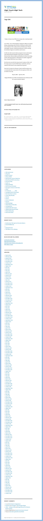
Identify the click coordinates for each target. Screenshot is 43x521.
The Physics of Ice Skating (11, 229)
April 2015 (7, 414)
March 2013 (8, 448)
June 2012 (7, 462)
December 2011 (8, 471)
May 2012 (7, 464)
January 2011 (8, 488)
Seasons (7, 201)
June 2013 (7, 443)
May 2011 (7, 482)
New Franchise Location (10, 193)
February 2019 (8, 348)
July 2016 (7, 391)
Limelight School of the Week (12, 192)
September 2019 (8, 338)
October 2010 (8, 493)
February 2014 (8, 434)
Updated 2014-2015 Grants (11, 207)
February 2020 (8, 331)
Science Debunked (9, 200)
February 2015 (8, 417)
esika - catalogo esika (10, 507)
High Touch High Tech (13, 10)
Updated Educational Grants (11, 209)
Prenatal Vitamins (19, 118)
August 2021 (8, 304)
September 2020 (9, 320)
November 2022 (8, 284)
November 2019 (8, 335)
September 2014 (8, 425)
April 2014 (7, 431)
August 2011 (8, 477)
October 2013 (8, 439)
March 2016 (8, 397)
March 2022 (8, 293)
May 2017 (7, 375)
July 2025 (7, 267)
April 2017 (7, 377)
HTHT (6, 189)
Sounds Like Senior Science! (21, 510)
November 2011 (8, 473)
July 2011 (7, 479)
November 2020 (8, 317)
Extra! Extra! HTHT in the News (12, 180)
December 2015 (8, 402)
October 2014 (8, 423)
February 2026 (8, 256)
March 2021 (8, 310)
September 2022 (9, 287)
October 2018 (8, 354)
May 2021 (7, 307)
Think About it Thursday (11, 204)
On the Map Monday (10, 195)
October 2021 (8, 301)
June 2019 (7, 343)
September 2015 (8, 406)
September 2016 (8, 388)
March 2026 (8, 255)
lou (6, 504)
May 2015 (7, 412)
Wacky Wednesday (9, 210)
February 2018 (8, 365)
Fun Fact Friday (22, 116)
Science (7, 198)
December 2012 (8, 453)
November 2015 (8, 403)
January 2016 (8, 400)
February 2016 (8, 399)
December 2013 (8, 436)
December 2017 (8, 368)
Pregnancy (13, 118)
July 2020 (7, 323)
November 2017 (8, 369)
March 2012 (8, 467)
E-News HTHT (8, 176)
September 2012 (8, 457)
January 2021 (8, 314)
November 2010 (8, 491)
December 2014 (8, 420)
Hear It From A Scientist (10, 186)
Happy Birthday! (28, 116)
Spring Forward (9, 227)
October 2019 (8, 337)
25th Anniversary (9, 172)
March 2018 (8, 363)
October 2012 (8, 456)
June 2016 (7, 392)
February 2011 (8, 487)
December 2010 (8, 490)
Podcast (7, 197)
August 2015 (8, 408)
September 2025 (9, 264)
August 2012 (8, 459)
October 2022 (8, 286)
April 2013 (7, 447)
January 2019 (8, 349)
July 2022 (7, 289)
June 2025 (7, 269)
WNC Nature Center (8, 244)
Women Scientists (29, 118)
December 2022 (8, 283)
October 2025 (8, 263)
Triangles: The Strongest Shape (19, 505)
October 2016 (8, 386)
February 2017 (8, 380)
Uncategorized (19, 117)
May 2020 (7, 326)
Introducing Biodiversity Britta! (17, 511)
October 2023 (8, 278)
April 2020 (7, 327)
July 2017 (7, 372)
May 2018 (7, 360)
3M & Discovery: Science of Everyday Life (13, 243)
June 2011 (7, 481)
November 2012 (8, 454)
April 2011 (7, 484)
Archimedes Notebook (9, 239)
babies (24, 117)
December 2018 (8, 351)
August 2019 (8, 340)
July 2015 (7, 409)
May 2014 (7, 429)
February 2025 (8, 273)
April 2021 (7, 309)
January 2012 (8, 470)
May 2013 (7, 445)
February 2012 (8, 468)
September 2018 (8, 355)
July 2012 (7, 460)
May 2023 (7, 280)
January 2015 (8, 419)
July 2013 (7, 442)
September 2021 (8, 303)
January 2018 (8, 366)
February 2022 (8, 295)
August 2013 (8, 440)
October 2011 (8, 474)
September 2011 (8, 476)
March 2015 (8, 416)
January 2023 (8, 281)
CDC (26, 117)
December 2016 (8, 383)
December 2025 (8, 259)
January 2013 (8, 451)
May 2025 (7, 270)
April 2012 (7, 465)
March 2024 (8, 276)
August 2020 (8, 321)
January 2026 (8, 258)
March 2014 (8, 433)
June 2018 (7, 358)
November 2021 (8, 300)
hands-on (7, 183)
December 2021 (8, 298)
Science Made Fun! (9, 116)
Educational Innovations (9, 241)
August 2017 (8, 371)
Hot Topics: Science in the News (10, 117)
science (23, 118)
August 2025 (8, 266)
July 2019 (7, 341)
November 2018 (8, 352)
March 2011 (7, 485)
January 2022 (8, 297)
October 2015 (8, 405)
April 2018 (7, 361)
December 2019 (8, 334)
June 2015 (7, 411)
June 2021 (7, 306)
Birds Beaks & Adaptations (15, 504)
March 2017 (8, 378)
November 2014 (8, 422)
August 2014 (8, 426)
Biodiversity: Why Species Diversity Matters (15, 223)
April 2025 (7, 272)
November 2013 (8, 437)
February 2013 (8, 450)
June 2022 (7, 290)
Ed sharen (7, 505)
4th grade (7, 173)
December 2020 (8, 315)
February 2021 (8, 312)
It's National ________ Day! (11, 190)
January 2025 (8, 275)
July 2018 (7, 357)
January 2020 (8, 332)
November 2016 (8, 385)
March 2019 (8, 346)
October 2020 (8, 318)
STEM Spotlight (8, 203)
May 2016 (7, 394)
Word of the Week (9, 212)
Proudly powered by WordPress (19, 517)
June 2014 (7, 428)
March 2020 (8, 329)
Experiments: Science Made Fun (12, 178)
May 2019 (7, 344)
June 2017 (7, 374)
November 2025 (8, 261)
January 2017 (8, 382)
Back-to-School (8, 175)
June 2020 (7, 324)
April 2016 (7, 395)
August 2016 (8, 389)
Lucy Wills (9, 118)
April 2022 (7, 292)
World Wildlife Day (9, 224)
